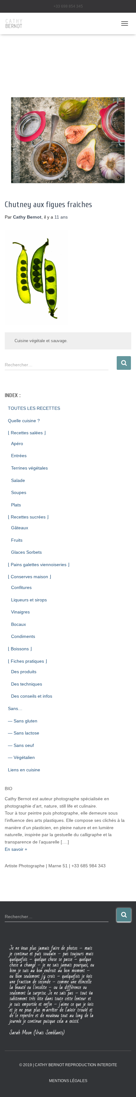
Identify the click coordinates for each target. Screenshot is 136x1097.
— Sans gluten (22, 720)
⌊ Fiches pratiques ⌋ (27, 661)
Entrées (19, 455)
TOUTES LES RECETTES (34, 408)
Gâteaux (19, 527)
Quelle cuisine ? (24, 420)
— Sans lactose (23, 732)
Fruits (16, 540)
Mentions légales (68, 1081)
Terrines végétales (29, 468)
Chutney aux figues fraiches (48, 204)
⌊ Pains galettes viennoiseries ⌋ (38, 564)
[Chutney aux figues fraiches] (68, 140)
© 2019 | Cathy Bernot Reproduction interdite (68, 1065)
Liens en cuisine (24, 769)
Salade (18, 480)
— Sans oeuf (21, 745)
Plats (16, 504)
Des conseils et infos (31, 696)
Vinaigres (20, 611)
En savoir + (16, 849)
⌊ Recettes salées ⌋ (27, 432)
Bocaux (18, 624)
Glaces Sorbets (26, 552)
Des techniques (26, 684)
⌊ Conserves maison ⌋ (29, 576)
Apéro (17, 443)
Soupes (18, 492)
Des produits (23, 671)
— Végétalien (21, 757)
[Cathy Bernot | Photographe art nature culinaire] (16, 23)
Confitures (21, 587)
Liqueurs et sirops (29, 599)
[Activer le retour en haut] (123, 1084)
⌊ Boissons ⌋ (20, 648)
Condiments (23, 636)
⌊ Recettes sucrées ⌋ (28, 516)
